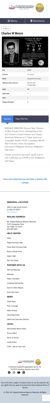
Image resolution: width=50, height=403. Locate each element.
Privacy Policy (12, 333)
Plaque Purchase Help (15, 243)
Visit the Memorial (13, 270)
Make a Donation (13, 279)
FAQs (9, 238)
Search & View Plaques (15, 288)
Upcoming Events (13, 315)
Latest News (11, 301)
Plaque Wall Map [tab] (22, 119)
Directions (38, 20)
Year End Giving (12, 260)
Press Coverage (12, 306)
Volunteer (10, 274)
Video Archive (12, 310)
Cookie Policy (12, 342)
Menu (13, 20)
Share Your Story (13, 292)
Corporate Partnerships (15, 283)
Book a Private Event (14, 251)
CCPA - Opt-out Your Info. (16, 347)
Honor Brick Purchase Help (17, 247)
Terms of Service (13, 338)
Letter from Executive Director (18, 319)
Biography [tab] (7, 119)
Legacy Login (11, 256)
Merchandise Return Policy (16, 329)
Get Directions (12, 212)
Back (7, 28)
